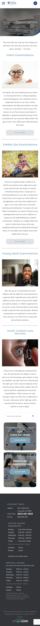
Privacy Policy (29, 614)
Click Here (20, 472)
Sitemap (20, 617)
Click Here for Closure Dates (18, 556)
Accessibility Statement (13, 614)
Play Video (20, 133)
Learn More (20, 440)
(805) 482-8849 (25, 513)
